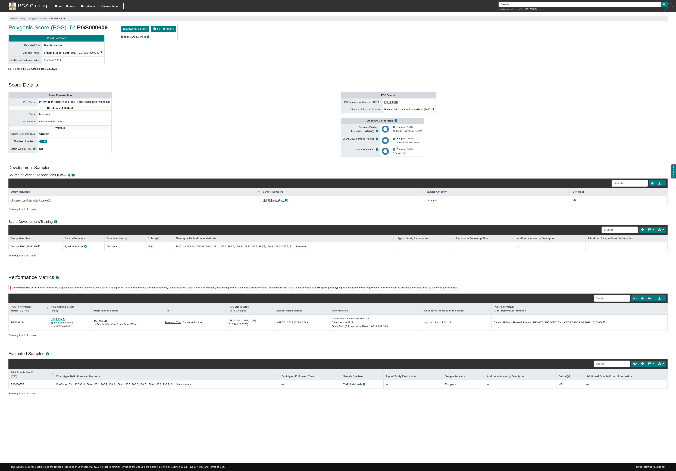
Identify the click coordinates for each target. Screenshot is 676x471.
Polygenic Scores (38, 18)
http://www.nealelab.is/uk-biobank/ (30, 200)
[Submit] (664, 4)
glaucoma (515, 9)
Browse (70, 6)
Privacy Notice (196, 466)
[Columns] (651, 230)
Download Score (136, 28)
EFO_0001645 (531, 9)
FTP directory (165, 28)
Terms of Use (216, 466)
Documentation (110, 6)
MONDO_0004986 (89, 52)
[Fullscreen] (652, 183)
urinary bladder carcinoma (60, 52)
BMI (522, 9)
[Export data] (661, 183)
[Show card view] (635, 298)
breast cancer (504, 9)
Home (58, 6)
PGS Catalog (18, 18)
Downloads (88, 6)
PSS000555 (58, 319)
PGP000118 (391, 102)
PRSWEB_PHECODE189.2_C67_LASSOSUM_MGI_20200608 (568, 322)
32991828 (32, 246)
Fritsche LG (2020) (407, 109)
